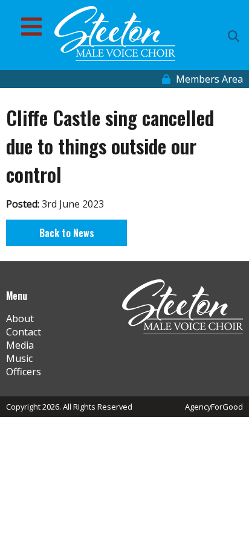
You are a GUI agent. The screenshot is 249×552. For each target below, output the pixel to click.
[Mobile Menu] (31, 26)
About (20, 318)
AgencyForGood (214, 406)
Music (19, 358)
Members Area (208, 79)
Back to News (66, 233)
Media (20, 345)
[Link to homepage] (114, 35)
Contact (23, 331)
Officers (23, 371)
